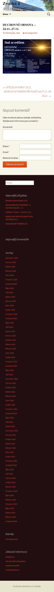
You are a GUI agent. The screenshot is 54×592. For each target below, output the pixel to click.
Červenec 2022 (12, 430)
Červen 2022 (11, 435)
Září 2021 (9, 474)
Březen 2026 (11, 271)
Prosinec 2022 (11, 409)
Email (6, 152)
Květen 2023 (11, 387)
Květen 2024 (11, 340)
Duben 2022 (10, 443)
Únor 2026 (10, 275)
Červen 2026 (11, 262)
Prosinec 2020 (11, 491)
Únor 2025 (10, 305)
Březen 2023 (11, 396)
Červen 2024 (11, 335)
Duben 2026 (10, 266)
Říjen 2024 (10, 322)
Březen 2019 (11, 517)
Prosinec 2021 (11, 461)
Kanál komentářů (13, 565)
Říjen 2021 (10, 469)
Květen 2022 (11, 439)
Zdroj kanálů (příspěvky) (15, 561)
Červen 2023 (11, 383)
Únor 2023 (10, 400)
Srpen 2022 (10, 426)
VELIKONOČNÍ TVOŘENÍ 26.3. (17, 223)
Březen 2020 (11, 499)
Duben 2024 (10, 344)
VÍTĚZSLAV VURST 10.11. (17, 87)
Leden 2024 (10, 357)
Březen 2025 (11, 301)
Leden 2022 (10, 456)
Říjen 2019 (10, 508)
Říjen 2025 (10, 288)
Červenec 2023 (12, 379)
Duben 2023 (10, 392)
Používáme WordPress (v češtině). (27, 586)
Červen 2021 (11, 478)
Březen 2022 (11, 448)
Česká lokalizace (12, 570)
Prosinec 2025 (11, 279)
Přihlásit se (10, 557)
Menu (5, 14)
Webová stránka (10, 157)
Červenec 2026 (12, 258)
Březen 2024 (11, 348)
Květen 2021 (11, 482)
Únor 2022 (10, 452)
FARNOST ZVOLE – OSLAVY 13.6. (18, 212)
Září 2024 (9, 327)
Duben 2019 (10, 512)
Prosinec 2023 (11, 361)
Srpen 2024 (10, 331)
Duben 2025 (10, 297)
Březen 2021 (11, 486)
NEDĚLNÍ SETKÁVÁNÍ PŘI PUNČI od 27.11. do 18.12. (27, 93)
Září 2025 (9, 292)
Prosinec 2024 (11, 314)
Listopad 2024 (11, 318)
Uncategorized (31, 33)
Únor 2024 (10, 353)
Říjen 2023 (10, 370)
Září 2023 (9, 374)
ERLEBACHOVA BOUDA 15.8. (17, 200)
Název (6, 146)
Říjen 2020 (10, 495)
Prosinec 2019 (11, 504)
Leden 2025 (10, 310)
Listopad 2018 (11, 521)
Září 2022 (9, 422)
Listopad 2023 (11, 366)
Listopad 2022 (11, 413)
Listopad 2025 (11, 284)
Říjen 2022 (10, 417)
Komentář (8, 127)
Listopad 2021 (11, 465)
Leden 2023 (10, 404)
